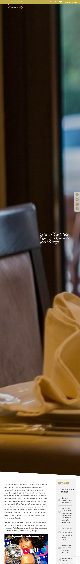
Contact (45, 2)
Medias (40, 2)
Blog (34, 2)
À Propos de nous (26, 2)
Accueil (17, 2)
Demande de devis (71, 2)
